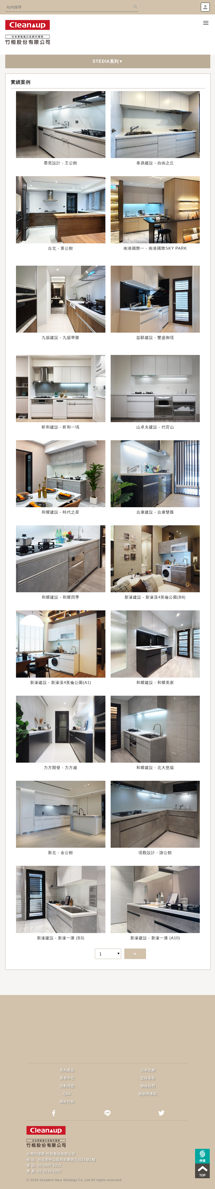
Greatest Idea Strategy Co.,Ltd (65, 1180)
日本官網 (148, 1070)
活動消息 (67, 1086)
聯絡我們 (148, 1086)
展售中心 (67, 1078)
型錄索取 (148, 1078)
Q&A (67, 1094)
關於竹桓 (67, 1102)
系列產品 (67, 1070)
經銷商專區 (148, 1094)
